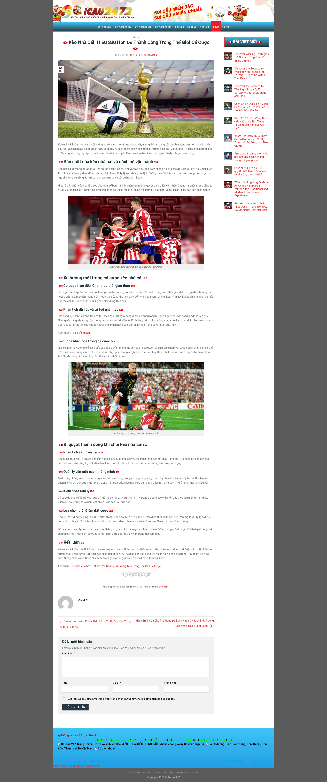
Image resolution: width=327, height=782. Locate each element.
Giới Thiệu (168, 772)
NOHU (128, 761)
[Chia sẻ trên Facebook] (124, 574)
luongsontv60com (162, 761)
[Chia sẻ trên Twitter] (130, 574)
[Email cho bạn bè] (136, 574)
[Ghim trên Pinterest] (142, 574)
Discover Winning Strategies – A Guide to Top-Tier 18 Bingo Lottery (251, 57)
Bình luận (68, 653)
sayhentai (118, 761)
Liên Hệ (131, 772)
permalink (163, 586)
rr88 (240, 761)
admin (153, 55)
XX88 (234, 761)
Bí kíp (215, 26)
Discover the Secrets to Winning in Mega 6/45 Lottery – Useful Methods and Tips (250, 91)
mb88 (72, 765)
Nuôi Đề (204, 26)
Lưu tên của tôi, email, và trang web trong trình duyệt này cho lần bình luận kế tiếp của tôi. (121, 699)
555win (57, 765)
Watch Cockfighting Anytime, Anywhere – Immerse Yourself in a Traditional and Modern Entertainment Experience (251, 189)
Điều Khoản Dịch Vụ (148, 772)
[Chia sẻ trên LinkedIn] (148, 574)
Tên (65, 683)
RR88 (227, 761)
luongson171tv (142, 761)
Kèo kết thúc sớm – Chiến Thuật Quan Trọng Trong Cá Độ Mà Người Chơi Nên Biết (250, 206)
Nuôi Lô (191, 26)
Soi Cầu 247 (104, 26)
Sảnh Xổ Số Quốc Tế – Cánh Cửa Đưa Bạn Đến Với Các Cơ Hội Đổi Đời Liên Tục (251, 107)
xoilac (177, 761)
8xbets (94, 765)
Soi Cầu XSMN (163, 26)
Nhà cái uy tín (215, 761)
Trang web (170, 683)
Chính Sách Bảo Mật (188, 772)
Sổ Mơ (225, 26)
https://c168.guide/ (256, 761)
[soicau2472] (97, 11)
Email (117, 683)
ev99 (65, 765)
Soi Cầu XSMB (123, 26)
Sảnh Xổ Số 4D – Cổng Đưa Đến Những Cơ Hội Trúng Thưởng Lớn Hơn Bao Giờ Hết (250, 123)
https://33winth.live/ (194, 761)
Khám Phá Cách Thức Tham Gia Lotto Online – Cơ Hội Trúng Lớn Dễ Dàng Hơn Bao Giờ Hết (251, 141)
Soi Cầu (179, 26)
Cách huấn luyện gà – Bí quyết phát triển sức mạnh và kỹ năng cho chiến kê (250, 171)
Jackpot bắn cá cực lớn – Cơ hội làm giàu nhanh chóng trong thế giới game (251, 157)
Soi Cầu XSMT (143, 26)
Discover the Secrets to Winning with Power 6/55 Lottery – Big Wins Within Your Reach (250, 73)
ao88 (79, 765)
